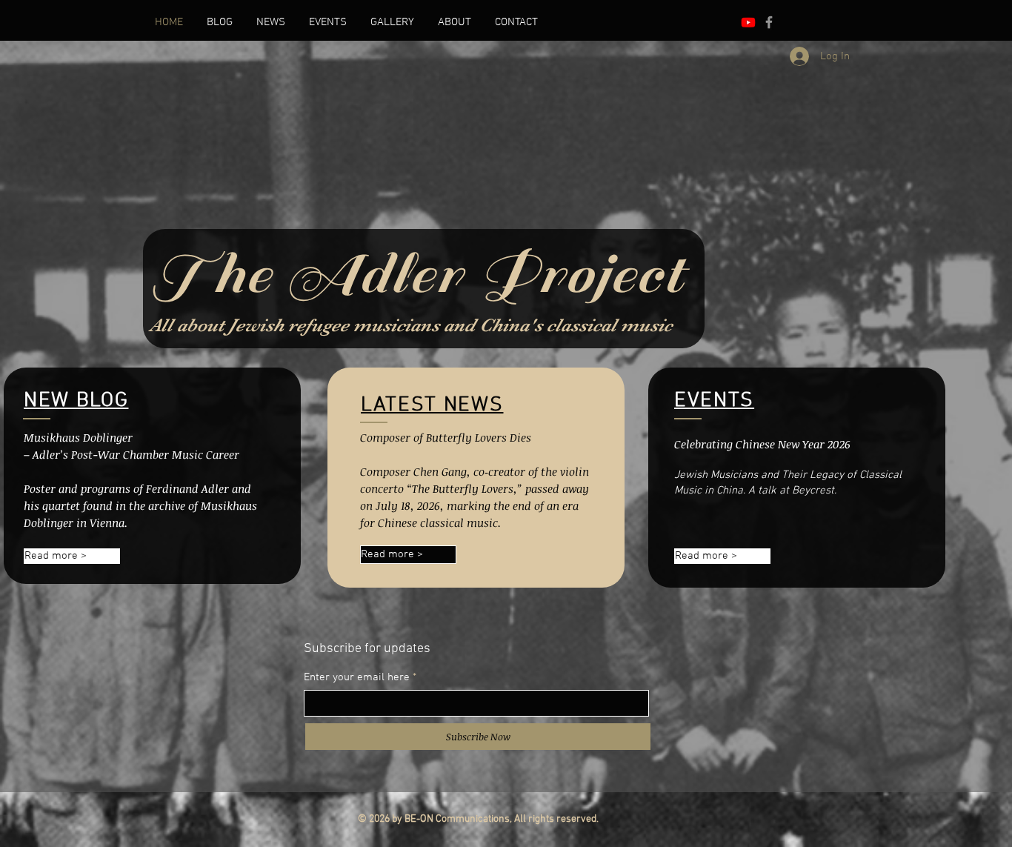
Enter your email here (357, 677)
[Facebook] (769, 22)
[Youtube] (748, 22)
